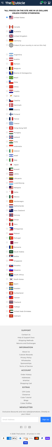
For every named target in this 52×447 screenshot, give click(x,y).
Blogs (26, 400)
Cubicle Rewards (26, 355)
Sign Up (45, 419)
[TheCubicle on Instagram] (25, 427)
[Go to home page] (15, 3)
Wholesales (26, 360)
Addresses (26, 377)
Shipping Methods (26, 340)
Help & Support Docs (26, 337)
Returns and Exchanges (26, 343)
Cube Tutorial (26, 397)
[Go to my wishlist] (45, 3)
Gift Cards (26, 392)
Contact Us (26, 335)
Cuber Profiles (26, 403)
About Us (26, 352)
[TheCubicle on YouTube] (29, 427)
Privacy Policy (26, 357)
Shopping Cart (26, 383)
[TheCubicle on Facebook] (21, 427)
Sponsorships (26, 363)
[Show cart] (49, 3)
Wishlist (26, 380)
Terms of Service (26, 366)
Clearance (26, 394)
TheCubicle (20, 434)
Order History (26, 374)
